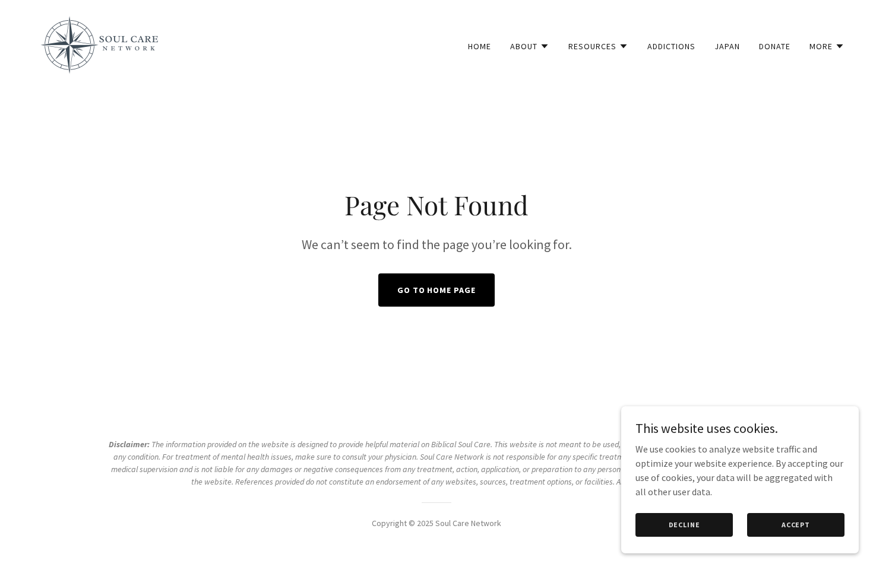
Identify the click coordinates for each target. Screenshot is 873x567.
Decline (684, 524)
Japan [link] (727, 46)
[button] (529, 46)
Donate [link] (774, 46)
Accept (796, 524)
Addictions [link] (671, 46)
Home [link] (479, 46)
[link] (99, 43)
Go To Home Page (436, 290)
